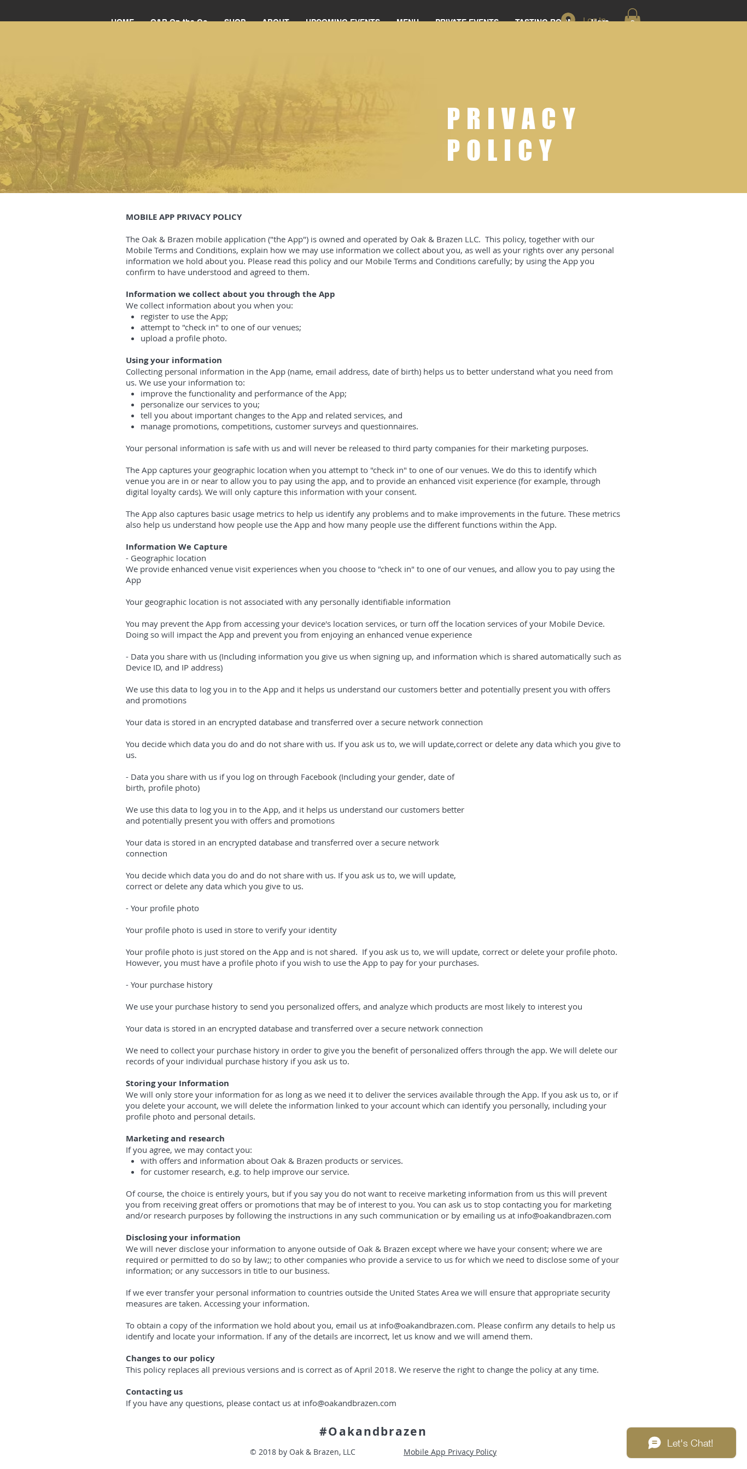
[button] (632, 19)
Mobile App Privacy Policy (450, 1452)
